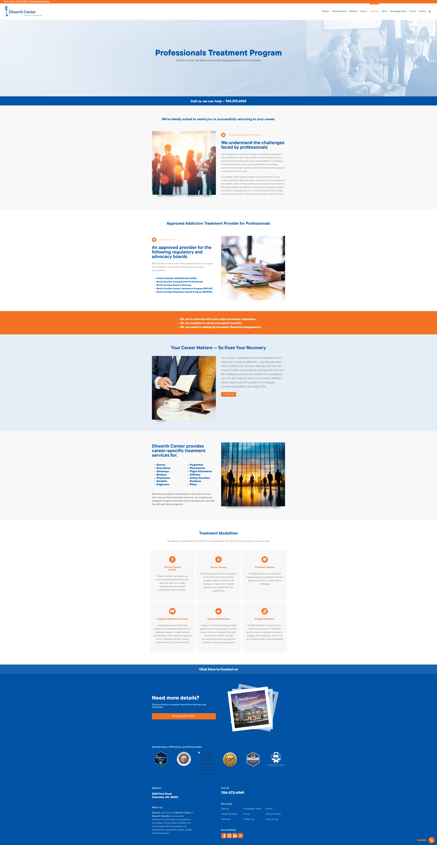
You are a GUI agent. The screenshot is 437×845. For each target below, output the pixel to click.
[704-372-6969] (431, 840)
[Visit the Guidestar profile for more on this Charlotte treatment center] (207, 753)
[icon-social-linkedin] (234, 834)
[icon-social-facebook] (223, 834)
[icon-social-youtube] (240, 834)
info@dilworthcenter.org (39, 2)
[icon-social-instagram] (229, 834)
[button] (430, 11)
